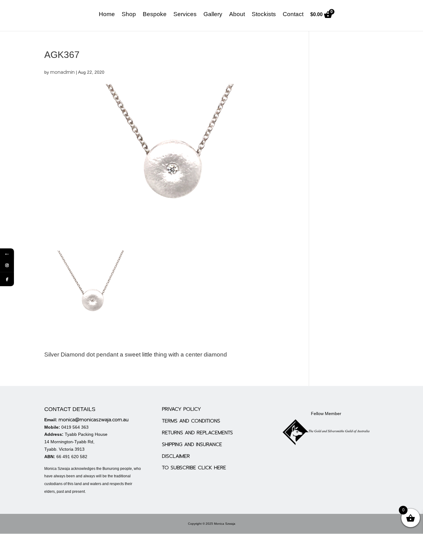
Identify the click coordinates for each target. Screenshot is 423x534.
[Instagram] (7, 265)
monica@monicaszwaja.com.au (94, 419)
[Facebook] (7, 279)
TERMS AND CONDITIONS (191, 421)
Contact (293, 14)
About (237, 14)
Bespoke (155, 14)
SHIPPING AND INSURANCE (192, 444)
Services (185, 14)
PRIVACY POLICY (181, 409)
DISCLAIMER (176, 456)
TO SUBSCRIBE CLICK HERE (194, 467)
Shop (129, 14)
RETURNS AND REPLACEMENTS (197, 432)
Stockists (264, 14)
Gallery (212, 14)
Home (107, 14)
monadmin (62, 72)
